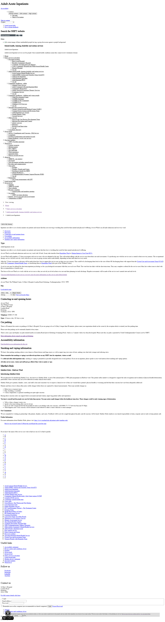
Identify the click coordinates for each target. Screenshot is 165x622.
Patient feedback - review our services (19, 138)
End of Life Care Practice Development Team (26, 119)
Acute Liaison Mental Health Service (23, 73)
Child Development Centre (20, 97)
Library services (17, 123)
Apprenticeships (13, 153)
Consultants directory (14, 129)
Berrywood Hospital (18, 61)
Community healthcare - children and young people (23, 95)
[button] (8, 615)
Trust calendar (12, 188)
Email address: (6, 601)
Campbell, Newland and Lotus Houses (24, 64)
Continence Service (18, 92)
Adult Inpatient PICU (18, 80)
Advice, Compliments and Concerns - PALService (23, 133)
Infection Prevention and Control (22, 121)
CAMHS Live (16, 102)
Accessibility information (12, 238)
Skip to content (5, 20)
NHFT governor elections (20, 195)
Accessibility (4, 8)
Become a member (14, 190)
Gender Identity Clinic (19, 114)
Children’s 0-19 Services (19, 104)
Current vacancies (13, 145)
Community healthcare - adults (17, 83)
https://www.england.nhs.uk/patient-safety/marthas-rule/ (51, 420)
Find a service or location (12, 57)
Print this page (27, 423)
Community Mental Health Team (17, 263)
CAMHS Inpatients (18, 99)
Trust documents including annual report (20, 162)
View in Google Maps (22, 295)
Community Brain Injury (19, 88)
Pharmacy (15, 124)
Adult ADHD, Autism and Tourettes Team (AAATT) (28, 75)
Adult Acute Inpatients (19, 76)
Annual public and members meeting (23, 191)
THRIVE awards (13, 186)
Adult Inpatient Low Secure (20, 112)
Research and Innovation (19, 126)
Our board (11, 160)
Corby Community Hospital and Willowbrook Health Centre (30, 66)
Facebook (8, 570)
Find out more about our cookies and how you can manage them (136, 613)
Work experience (13, 152)
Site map (14, 15)
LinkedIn (7, 574)
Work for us (8, 143)
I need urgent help (10, 181)
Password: (5, 603)
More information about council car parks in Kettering (17, 336)
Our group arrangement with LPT (22, 179)
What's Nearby (17, 293)
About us (7, 157)
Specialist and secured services (17, 107)
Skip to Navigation (18, 17)
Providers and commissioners (17, 164)
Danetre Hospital (17, 68)
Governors (11, 193)
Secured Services (17, 116)
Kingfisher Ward (65, 253)
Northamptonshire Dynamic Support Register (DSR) (28, 174)
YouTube (7, 575)
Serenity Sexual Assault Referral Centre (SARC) (27, 109)
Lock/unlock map (6, 289)
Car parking (8, 236)
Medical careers (13, 147)
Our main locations (14, 59)
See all (14, 69)
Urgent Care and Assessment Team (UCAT (150, 261)
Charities (11, 184)
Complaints (11, 135)
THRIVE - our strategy (15, 159)
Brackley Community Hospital (21, 63)
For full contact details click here (10, 595)
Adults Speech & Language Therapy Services (26, 90)
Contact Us (19, 423)
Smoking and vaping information (14, 239)
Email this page (36, 423)
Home (6, 56)
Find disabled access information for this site (14, 344)
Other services (12, 117)
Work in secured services (15, 155)
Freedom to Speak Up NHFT (21, 171)
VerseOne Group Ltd (14, 619)
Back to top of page (10, 423)
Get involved (8, 183)
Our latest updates (10, 140)
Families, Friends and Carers (20, 169)
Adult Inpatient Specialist (19, 78)
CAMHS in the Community (20, 100)
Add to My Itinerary (7, 224)
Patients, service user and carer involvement (21, 196)
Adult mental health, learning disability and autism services (26, 71)
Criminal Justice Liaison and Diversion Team (25, 111)
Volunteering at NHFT (15, 198)
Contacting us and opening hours (14, 234)
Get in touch (8, 131)
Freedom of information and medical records (21, 136)
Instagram (8, 572)
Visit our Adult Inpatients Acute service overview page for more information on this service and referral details (34, 274)
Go (14, 295)
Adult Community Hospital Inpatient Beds (25, 87)
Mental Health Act (17, 172)
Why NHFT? (12, 148)
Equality (14, 167)
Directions (8, 232)
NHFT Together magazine (16, 141)
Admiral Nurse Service (19, 85)
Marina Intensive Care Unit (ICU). (82, 253)
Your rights (11, 166)
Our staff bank (12, 150)
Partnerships (12, 178)
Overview (8, 231)
